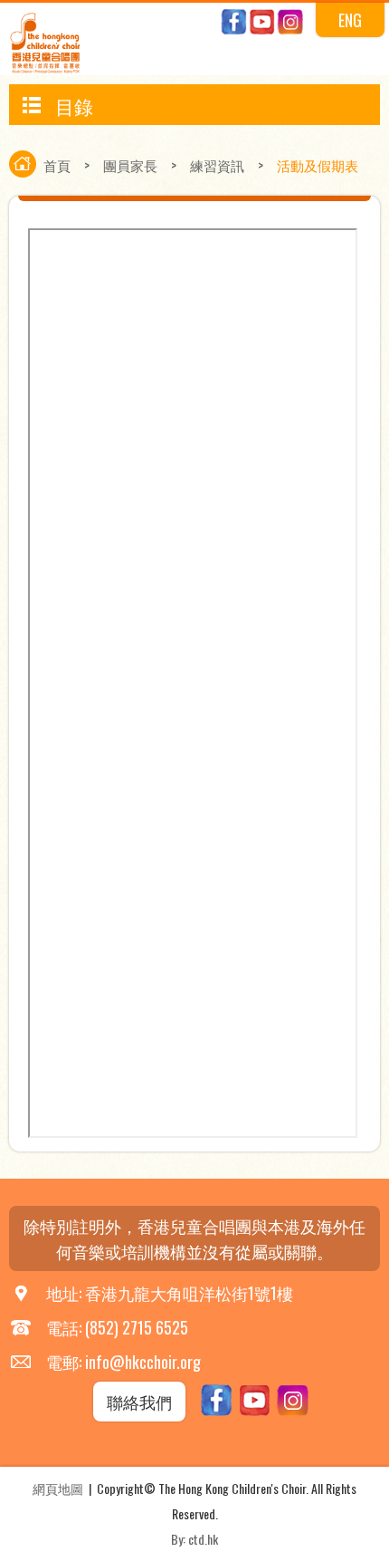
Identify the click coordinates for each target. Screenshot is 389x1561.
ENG (350, 20)
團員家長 (130, 165)
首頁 (57, 165)
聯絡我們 (139, 1401)
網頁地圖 (58, 1488)
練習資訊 (217, 165)
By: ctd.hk (194, 1538)
